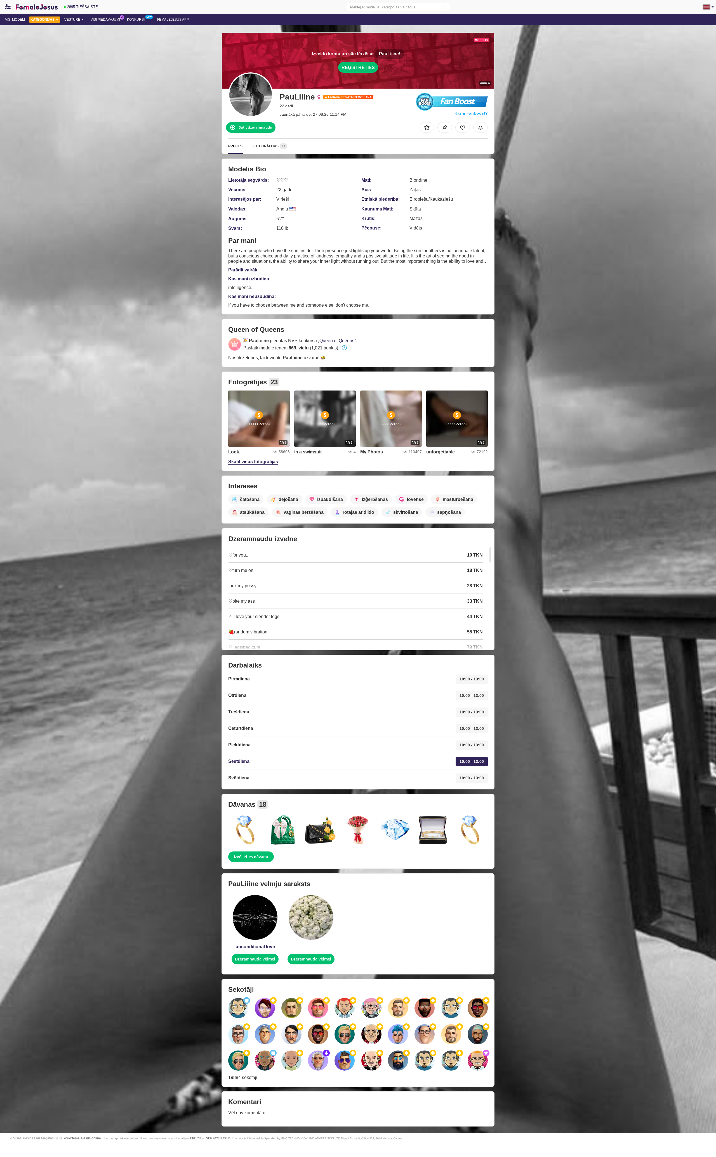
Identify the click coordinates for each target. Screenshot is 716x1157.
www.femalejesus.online (82, 1138)
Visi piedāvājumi (105, 20)
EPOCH (195, 1138)
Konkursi (136, 20)
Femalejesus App (173, 20)
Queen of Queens (336, 340)
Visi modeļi (15, 20)
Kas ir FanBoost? (471, 113)
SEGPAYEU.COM (218, 1138)
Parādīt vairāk (242, 270)
